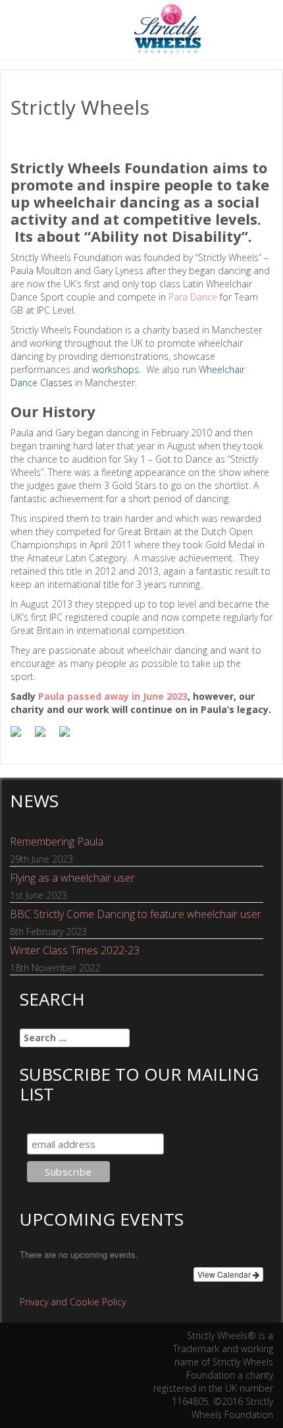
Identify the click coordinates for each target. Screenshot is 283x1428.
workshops (115, 369)
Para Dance (192, 297)
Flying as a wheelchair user (72, 878)
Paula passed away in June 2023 (113, 696)
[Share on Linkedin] (69, 736)
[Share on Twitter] (45, 736)
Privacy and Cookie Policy (73, 1302)
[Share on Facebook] (21, 736)
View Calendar (225, 1274)
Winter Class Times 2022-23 (75, 950)
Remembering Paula (56, 841)
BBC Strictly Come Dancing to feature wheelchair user (135, 914)
